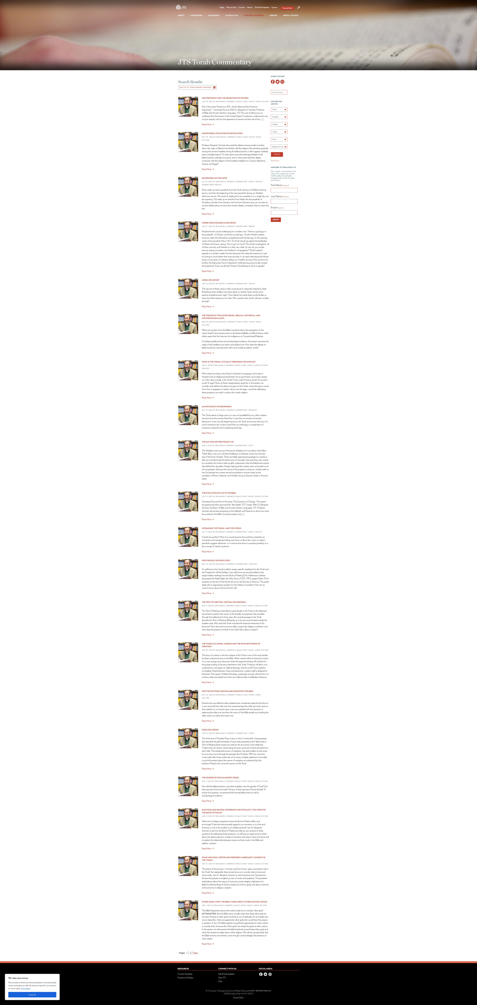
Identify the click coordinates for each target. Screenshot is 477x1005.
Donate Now (287, 8)
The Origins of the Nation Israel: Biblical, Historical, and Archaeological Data (231, 316)
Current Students (185, 974)
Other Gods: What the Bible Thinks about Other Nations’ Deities (234, 902)
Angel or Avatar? (210, 280)
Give (220, 981)
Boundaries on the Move (214, 178)
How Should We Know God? (216, 560)
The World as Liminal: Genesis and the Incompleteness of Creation (231, 645)
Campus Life (231, 15)
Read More (206, 124)
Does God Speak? (210, 730)
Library (273, 15)
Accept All (32, 995)
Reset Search (275, 161)
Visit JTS (222, 977)
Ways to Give (231, 7)
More (195, 952)
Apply (222, 7)
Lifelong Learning (254, 15)
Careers (274, 7)
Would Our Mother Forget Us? (218, 442)
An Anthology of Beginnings (217, 406)
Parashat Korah (208, 231)
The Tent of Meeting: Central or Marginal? (224, 602)
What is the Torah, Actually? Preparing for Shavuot (229, 362)
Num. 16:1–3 (227, 241)
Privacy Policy (25, 988)
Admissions (196, 15)
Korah (252, 226)
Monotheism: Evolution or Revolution (222, 133)
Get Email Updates (262, 7)
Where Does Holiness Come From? (219, 223)
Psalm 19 (262, 578)
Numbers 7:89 (246, 754)
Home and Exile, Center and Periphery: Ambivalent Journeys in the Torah (233, 858)
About (181, 15)
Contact (242, 7)
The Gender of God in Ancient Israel (220, 778)
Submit (276, 220)
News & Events (290, 15)
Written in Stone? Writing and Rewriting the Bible (227, 691)
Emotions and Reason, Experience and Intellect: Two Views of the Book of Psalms (234, 811)
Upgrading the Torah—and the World (221, 528)
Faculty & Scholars (185, 977)
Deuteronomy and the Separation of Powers (225, 98)
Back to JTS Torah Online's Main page (195, 87)
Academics (213, 15)
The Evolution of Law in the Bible (219, 493)
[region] (32, 987)
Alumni (250, 7)
